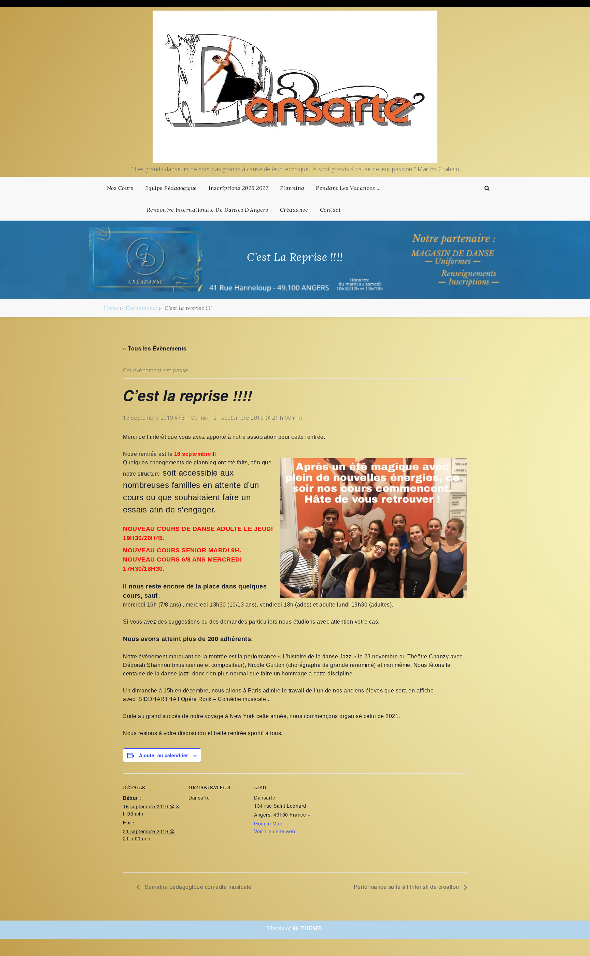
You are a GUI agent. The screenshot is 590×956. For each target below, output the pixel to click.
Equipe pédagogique (171, 187)
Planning (292, 187)
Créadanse (294, 209)
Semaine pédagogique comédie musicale (197, 887)
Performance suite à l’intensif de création (407, 887)
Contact (330, 209)
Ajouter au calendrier (163, 755)
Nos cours (120, 187)
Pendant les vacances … (348, 187)
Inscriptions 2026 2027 (238, 187)
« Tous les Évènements (155, 348)
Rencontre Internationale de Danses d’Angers (207, 209)
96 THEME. (308, 928)
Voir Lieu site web (274, 831)
